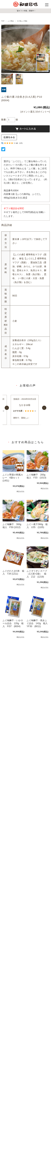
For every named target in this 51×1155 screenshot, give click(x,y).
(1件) (21, 143)
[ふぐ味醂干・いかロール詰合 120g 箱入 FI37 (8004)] (13, 607)
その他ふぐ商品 (22, 21)
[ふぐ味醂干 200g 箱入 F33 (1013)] (37, 461)
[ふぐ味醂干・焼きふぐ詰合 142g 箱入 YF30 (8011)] (37, 607)
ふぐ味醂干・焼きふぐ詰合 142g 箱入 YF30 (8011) (38, 623)
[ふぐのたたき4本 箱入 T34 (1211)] (13, 557)
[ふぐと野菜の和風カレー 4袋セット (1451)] (13, 461)
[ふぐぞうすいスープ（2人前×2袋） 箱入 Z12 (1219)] (37, 557)
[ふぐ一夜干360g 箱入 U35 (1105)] (37, 511)
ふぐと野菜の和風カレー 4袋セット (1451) (13, 478)
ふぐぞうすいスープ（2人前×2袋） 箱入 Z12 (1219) (37, 574)
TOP (2, 21)
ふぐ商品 (11, 21)
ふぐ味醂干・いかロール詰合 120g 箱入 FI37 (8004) (13, 623)
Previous (7, 408)
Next (44, 408)
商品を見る (20, 491)
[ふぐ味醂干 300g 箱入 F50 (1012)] (13, 511)
